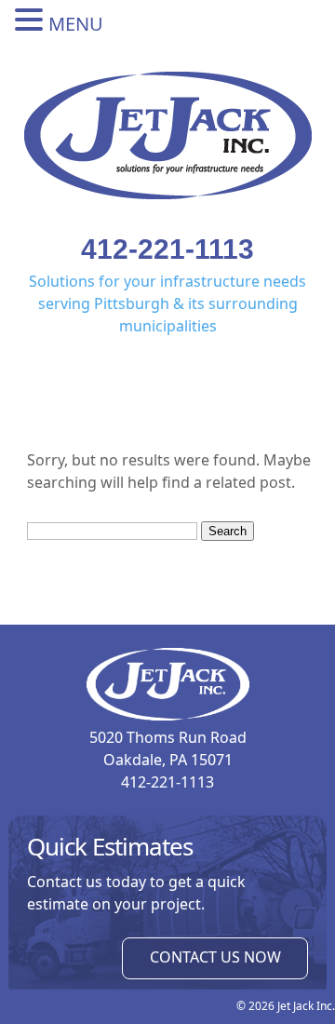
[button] (31, 20)
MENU (75, 23)
